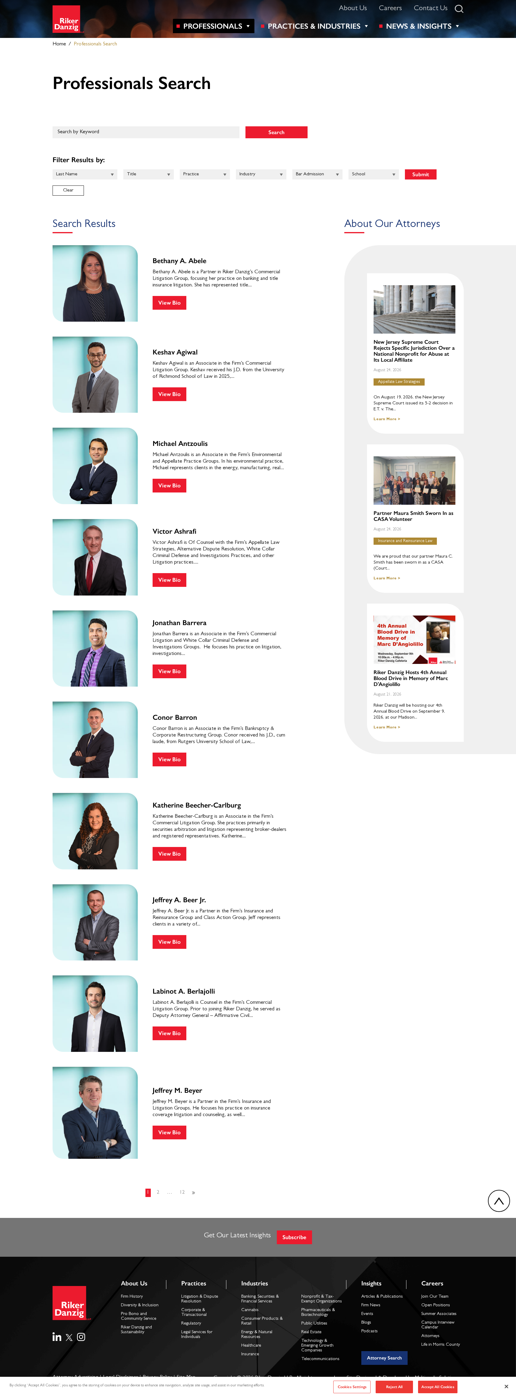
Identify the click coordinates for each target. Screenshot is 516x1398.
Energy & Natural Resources (256, 1334)
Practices (193, 1283)
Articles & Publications (382, 1297)
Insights (371, 1283)
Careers (390, 9)
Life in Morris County (440, 1345)
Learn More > (387, 419)
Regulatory (191, 1324)
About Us (353, 9)
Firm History (132, 1297)
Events (367, 1314)
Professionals (212, 26)
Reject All (394, 1387)
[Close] (506, 1386)
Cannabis (250, 1310)
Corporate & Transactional (194, 1312)
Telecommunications (320, 1359)
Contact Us (431, 9)
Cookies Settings (352, 1387)
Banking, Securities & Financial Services (260, 1299)
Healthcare (251, 1346)
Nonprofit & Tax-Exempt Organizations (321, 1299)
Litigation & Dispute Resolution (199, 1299)
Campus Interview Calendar (437, 1325)
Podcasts (369, 1331)
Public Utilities (314, 1324)
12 (182, 1193)
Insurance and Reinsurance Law (405, 541)
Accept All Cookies (437, 1387)
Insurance (250, 1354)
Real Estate (311, 1332)
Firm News (370, 1305)
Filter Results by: (79, 159)
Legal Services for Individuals (196, 1334)
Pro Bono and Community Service (138, 1316)
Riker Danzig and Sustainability (136, 1330)
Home (59, 44)
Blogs (366, 1323)
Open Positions (435, 1305)
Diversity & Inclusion (140, 1305)
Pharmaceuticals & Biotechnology (318, 1312)
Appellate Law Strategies (399, 382)
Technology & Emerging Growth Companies (317, 1346)
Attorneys (430, 1336)
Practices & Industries (314, 26)
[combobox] (85, 174)
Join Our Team (435, 1297)
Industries (254, 1283)
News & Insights (419, 26)
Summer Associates (439, 1314)
